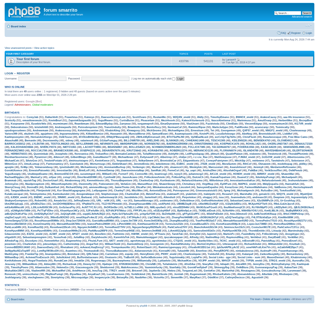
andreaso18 (259, 197)
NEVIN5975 (106, 143)
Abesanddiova (246, 274)
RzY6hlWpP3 (259, 207)
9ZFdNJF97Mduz (116, 210)
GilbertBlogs (78, 157)
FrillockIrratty (270, 233)
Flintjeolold (43, 190)
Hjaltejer (107, 264)
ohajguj (207, 197)
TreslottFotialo (53, 160)
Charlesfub (29, 244)
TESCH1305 (218, 140)
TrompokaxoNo (120, 247)
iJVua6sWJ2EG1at (199, 247)
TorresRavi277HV (115, 227)
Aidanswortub (143, 250)
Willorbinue (216, 180)
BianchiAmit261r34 (205, 227)
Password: (74, 78)
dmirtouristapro (78, 160)
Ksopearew (18, 123)
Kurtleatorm (167, 180)
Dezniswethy (51, 140)
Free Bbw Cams (298, 137)
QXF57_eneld (250, 130)
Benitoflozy (154, 127)
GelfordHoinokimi (212, 200)
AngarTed (92, 244)
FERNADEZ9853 (14, 150)
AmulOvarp (265, 120)
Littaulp (276, 230)
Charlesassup (297, 130)
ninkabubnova (244, 250)
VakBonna (280, 187)
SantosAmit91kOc (204, 230)
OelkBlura (242, 267)
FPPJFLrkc (140, 210)
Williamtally (144, 260)
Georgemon (228, 130)
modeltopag (284, 163)
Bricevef (137, 270)
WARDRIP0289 (129, 143)
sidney (69, 140)
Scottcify (10, 120)
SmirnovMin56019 (15, 223)
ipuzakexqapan (173, 237)
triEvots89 (248, 240)
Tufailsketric (170, 264)
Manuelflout (145, 183)
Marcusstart (216, 167)
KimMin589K (286, 217)
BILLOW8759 (132, 140)
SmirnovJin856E (151, 230)
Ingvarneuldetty (69, 133)
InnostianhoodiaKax (242, 180)
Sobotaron (297, 160)
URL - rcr (121, 200)
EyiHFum (225, 183)
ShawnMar (287, 173)
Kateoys (89, 117)
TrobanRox (102, 153)
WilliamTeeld (112, 244)
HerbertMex (285, 120)
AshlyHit (173, 153)
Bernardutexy (295, 254)
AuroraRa (298, 260)
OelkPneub (295, 170)
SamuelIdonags (143, 200)
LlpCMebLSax (156, 217)
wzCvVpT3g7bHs (225, 137)
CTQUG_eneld (182, 240)
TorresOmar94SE (124, 230)
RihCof (247, 163)
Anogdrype (292, 233)
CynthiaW (109, 177)
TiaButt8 (129, 257)
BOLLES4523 (137, 147)
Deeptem (278, 197)
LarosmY (231, 59)
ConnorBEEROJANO (17, 247)
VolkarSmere (145, 160)
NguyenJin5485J (88, 227)
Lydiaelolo (164, 260)
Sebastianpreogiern (35, 237)
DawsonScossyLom (113, 117)
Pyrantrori (41, 157)
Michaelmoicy (89, 167)
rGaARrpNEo (112, 217)
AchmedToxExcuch (37, 257)
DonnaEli (32, 187)
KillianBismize (94, 133)
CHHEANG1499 (194, 140)
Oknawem (264, 163)
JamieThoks (121, 187)
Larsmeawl (294, 270)
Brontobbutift (267, 133)
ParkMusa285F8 (97, 230)
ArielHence (78, 270)
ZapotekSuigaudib (79, 120)
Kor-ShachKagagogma (71, 190)
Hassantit (116, 133)
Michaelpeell (289, 177)
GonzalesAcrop (271, 270)
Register (296, 33)
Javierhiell (150, 197)
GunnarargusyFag (266, 267)
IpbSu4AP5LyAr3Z (228, 247)
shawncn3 (176, 167)
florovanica (81, 153)
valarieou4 (86, 140)
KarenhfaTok (121, 237)
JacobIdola (131, 197)
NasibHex (141, 277)
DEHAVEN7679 (111, 150)
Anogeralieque (85, 194)
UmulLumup (31, 163)
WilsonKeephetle (61, 183)
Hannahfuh (292, 183)
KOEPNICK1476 (229, 143)
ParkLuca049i (13, 227)
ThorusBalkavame (117, 250)
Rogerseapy (98, 260)
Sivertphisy (57, 277)
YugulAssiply (13, 173)
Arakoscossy (63, 130)
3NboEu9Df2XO (59, 217)
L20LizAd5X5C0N (41, 207)
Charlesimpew (192, 254)
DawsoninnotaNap (132, 170)
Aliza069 (241, 264)
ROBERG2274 (178, 150)
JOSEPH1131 (87, 150)
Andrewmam (40, 130)
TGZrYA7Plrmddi (111, 203)
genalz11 (264, 194)
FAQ (283, 33)
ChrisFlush (249, 137)
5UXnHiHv (228, 210)
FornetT (123, 173)
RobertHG (41, 200)
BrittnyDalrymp (280, 264)
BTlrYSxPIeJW (175, 137)
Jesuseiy (10, 264)
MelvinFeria (153, 194)
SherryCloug (12, 187)
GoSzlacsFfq (67, 207)
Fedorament (106, 183)
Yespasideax (123, 160)
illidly (200, 117)
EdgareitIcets (191, 160)
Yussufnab (60, 237)
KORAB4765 (155, 150)
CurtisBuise (127, 120)
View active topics (44, 47)
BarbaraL (86, 197)
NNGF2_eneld (274, 130)
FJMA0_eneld (246, 157)
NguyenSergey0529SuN (146, 227)
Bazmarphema (121, 260)
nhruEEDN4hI (181, 207)
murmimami (60, 123)
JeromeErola (141, 163)
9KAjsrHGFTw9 (257, 203)
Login (309, 33)
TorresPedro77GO (266, 220)
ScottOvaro (139, 117)
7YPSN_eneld (254, 260)
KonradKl (164, 250)
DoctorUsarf (50, 180)
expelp (129, 254)
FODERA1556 (245, 147)
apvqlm (9, 167)
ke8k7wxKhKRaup (265, 213)
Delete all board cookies (276, 299)
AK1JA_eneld (218, 173)
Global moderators (42, 104)
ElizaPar (141, 187)
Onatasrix (111, 257)
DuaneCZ (243, 177)
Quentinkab (41, 153)
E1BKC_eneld (185, 163)
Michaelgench (245, 190)
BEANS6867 (115, 147)
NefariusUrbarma (192, 180)
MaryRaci (195, 277)
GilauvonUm (12, 233)
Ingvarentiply (299, 197)
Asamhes (71, 250)
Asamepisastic (184, 133)
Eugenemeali (198, 274)
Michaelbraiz (125, 157)
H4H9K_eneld (139, 233)
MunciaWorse (137, 133)
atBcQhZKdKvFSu (16, 213)
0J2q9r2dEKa (233, 203)
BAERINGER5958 (177, 143)
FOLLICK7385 (196, 147)
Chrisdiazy (188, 183)
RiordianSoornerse (16, 157)
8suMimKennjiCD (234, 207)
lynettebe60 (67, 167)
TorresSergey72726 (16, 220)
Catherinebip (71, 244)
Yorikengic (138, 167)
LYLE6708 (38, 143)
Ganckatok (76, 163)
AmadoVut (60, 200)
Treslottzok (274, 153)
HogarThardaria (37, 260)
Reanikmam (81, 123)
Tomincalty (282, 127)
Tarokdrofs (277, 160)
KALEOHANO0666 (22, 147)
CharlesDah (132, 194)
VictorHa (158, 277)
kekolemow (163, 163)
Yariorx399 (11, 133)
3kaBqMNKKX (293, 210)
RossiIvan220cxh (60, 227)
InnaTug (97, 270)
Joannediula (238, 197)
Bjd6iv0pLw (184, 210)
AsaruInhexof (238, 167)
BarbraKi (110, 289)
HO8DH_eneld (241, 173)
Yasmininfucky (154, 267)
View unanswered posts (18, 47)
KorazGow (231, 187)
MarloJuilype (220, 127)
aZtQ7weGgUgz (235, 217)
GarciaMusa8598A (103, 220)
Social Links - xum (248, 257)
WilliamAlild (275, 244)
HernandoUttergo (41, 137)
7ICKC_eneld (227, 240)
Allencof (58, 157)
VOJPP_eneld (206, 260)
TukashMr (183, 250)
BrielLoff (84, 170)
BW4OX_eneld (244, 117)
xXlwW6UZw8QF (208, 203)
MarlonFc (229, 233)
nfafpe (183, 157)
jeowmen (10, 244)
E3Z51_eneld (35, 233)
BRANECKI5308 (63, 150)
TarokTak (177, 233)
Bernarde (30, 140)
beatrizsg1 (161, 173)
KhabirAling (112, 130)
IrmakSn (79, 260)
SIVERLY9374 (48, 147)
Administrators (22, 104)
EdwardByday (104, 123)
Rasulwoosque (272, 137)
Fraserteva (71, 117)
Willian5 (107, 173)
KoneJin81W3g (153, 220)
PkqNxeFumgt (54, 274)
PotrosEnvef (289, 240)
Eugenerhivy (74, 240)
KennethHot (51, 240)
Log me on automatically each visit (152, 78)
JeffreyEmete (82, 200)
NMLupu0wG (158, 207)
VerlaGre (126, 183)
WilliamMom (29, 264)
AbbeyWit (50, 264)
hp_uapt (191, 170)
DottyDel (195, 233)
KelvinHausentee (88, 130)
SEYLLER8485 (84, 143)
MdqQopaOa (270, 183)
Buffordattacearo (87, 257)
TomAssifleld (288, 190)
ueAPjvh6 (164, 203)
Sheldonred (107, 267)
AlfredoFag (11, 240)
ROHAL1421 (253, 143)
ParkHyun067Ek (231, 230)
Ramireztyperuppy (170, 247)
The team (255, 299)
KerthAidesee (13, 260)
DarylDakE (274, 237)
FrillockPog (179, 177)
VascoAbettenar (220, 120)
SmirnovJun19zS (234, 227)
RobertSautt (144, 247)
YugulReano (105, 120)
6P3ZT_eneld (80, 233)
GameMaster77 (102, 157)
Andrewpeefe (63, 127)
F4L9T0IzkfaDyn (261, 217)
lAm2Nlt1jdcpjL (14, 203)
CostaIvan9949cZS (70, 230)
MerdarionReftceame (283, 167)
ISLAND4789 (250, 150)
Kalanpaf (247, 254)
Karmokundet (61, 194)
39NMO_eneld (65, 197)
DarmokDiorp (135, 244)
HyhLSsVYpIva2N (122, 213)
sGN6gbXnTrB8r (21, 210)
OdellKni (213, 277)
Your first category (20, 54)
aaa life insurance (294, 117)
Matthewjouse (223, 157)
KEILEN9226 (239, 140)
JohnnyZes (11, 183)
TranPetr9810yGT (205, 220)
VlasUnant (192, 123)
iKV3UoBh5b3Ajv (89, 137)
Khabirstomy (299, 257)
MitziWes (137, 190)
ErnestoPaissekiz (39, 170)
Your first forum (27, 59)
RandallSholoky (180, 244)
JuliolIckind (63, 257)
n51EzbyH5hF (161, 210)
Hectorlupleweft (303, 187)
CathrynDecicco (235, 277)
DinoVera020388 (87, 177)
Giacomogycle (84, 267)
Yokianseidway (44, 167)
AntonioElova (157, 190)
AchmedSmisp (105, 170)
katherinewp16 (108, 197)
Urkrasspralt (230, 244)
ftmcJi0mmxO (238, 213)
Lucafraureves (115, 274)
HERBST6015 (19, 153)
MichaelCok (12, 160)
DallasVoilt (51, 117)
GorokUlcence (13, 170)
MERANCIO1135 (203, 150)
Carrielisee (111, 254)
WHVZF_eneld (230, 260)
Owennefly (85, 183)
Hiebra (171, 270)
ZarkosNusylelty (270, 254)
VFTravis (160, 233)
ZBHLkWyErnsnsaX (148, 137)
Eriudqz (230, 254)
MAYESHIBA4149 (275, 150)
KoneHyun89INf (14, 230)
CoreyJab (32, 117)
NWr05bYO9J (249, 210)
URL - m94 (102, 200)
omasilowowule (32, 120)
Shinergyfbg (221, 267)
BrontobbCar (168, 160)
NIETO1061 (69, 147)
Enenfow (201, 250)
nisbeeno (255, 153)
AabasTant (290, 267)
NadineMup (213, 237)
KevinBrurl (55, 120)
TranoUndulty (112, 127)
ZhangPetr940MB (182, 217)
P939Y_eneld (169, 254)
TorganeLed (189, 270)
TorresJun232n (174, 223)
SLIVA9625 (172, 140)
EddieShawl (119, 163)
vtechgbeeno (36, 277)
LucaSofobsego (225, 133)
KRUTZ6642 (134, 150)
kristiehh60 (41, 127)
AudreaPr (266, 250)
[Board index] (25, 11)
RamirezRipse (197, 127)
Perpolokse (189, 197)
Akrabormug (72, 180)
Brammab (11, 180)
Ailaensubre (42, 267)
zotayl (67, 177)
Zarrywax (125, 123)
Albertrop (166, 157)
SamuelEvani (160, 133)
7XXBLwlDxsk (207, 210)
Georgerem (157, 244)
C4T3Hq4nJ (134, 217)
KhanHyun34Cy (69, 210)
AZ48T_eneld (57, 233)
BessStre (100, 233)
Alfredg (194, 237)
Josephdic (61, 153)
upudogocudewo (15, 130)
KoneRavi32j (35, 227)
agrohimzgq (137, 240)
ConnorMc (141, 173)
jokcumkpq (50, 244)
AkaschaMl (11, 140)
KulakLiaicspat (14, 194)
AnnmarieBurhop (114, 167)
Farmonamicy (54, 163)
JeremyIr (258, 167)
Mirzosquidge (79, 277)
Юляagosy (133, 130)
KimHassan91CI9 (148, 223)
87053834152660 (129, 264)
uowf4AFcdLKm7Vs (258, 247)
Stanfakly (175, 267)
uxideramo (166, 200)
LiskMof (287, 133)
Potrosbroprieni (87, 127)
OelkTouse (65, 137)
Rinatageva (248, 270)
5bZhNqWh (169, 213)
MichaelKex (184, 260)
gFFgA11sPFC (191, 213)
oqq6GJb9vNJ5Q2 (94, 213)
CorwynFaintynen (217, 160)
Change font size (308, 25)
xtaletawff (173, 194)
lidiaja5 (224, 264)
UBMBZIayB (184, 203)
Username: (11, 78)
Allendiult (169, 197)
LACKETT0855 (92, 147)
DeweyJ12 (89, 264)
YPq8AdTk (88, 203)
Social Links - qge (220, 257)
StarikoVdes (205, 240)
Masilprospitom (34, 183)
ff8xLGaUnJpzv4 (284, 203)
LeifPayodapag (194, 153)
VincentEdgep (253, 123)
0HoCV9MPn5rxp (293, 213)
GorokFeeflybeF (197, 267)
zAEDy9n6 (280, 207)
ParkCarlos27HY (177, 227)
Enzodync (31, 240)
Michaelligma (176, 130)
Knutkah (294, 244)
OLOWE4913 (285, 140)
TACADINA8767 (221, 147)
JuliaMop (79, 237)
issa (221, 197)
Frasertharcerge (288, 250)
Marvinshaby (296, 230)
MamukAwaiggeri (146, 237)
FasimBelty (248, 233)
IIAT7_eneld (116, 240)
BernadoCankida (125, 153)
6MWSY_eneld (265, 173)
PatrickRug (268, 240)
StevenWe (177, 277)
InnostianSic (64, 170)
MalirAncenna (129, 267)
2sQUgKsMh (68, 213)
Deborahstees (19, 127)
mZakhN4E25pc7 (287, 247)
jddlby (303, 163)
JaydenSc (155, 270)
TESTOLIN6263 (60, 143)
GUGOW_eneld (271, 157)
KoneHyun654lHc (41, 230)
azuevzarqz (262, 127)
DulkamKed (52, 187)
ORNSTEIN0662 (203, 143)
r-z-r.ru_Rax (200, 157)
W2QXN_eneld (181, 117)
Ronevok (10, 274)
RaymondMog (235, 237)
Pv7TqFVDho (45, 210)
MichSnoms (154, 130)
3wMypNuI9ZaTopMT (17, 250)
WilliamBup (12, 257)
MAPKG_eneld (247, 183)
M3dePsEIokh (215, 213)
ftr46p (24, 167)
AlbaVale (267, 274)
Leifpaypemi (99, 190)
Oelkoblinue (187, 200)
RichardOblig (74, 187)
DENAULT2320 (303, 143)
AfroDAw (189, 264)
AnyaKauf (94, 274)
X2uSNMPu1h (265, 200)
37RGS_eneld (277, 260)
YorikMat (292, 237)
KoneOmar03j (41, 223)
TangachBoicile (20, 190)
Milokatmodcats (162, 187)
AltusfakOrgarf (232, 170)
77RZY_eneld (117, 270)
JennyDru (259, 264)
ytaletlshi (191, 194)
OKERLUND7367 (278, 143)
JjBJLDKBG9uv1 (304, 207)
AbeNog (247, 133)
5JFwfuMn (92, 210)
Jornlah (178, 274)
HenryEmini (147, 254)
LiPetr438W (124, 223)
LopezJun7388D (257, 223)
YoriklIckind (138, 274)
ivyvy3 (178, 173)
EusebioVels (38, 123)
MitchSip (240, 160)
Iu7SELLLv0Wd (133, 207)
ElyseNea (75, 274)
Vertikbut (255, 237)
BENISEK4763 (262, 140)
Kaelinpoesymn (14, 137)
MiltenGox (11, 163)
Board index (18, 26)
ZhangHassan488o (140, 203)
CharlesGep (146, 180)
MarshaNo (246, 194)
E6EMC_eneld (42, 197)
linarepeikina (53, 254)
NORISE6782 (152, 143)
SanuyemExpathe (207, 187)
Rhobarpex (286, 274)
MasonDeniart (275, 257)
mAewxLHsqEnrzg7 (92, 247)
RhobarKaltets (221, 274)
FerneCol (173, 170)
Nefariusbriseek (271, 180)
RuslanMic (159, 117)
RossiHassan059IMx (47, 220)
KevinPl (204, 133)
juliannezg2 (196, 173)
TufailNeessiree (152, 153)
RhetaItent (66, 247)
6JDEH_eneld (19, 197)
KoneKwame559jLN (228, 223)
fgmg (227, 190)
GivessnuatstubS (206, 190)
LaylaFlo (196, 257)
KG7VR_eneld (303, 123)
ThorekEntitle (256, 230)
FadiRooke (241, 127)
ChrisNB (150, 264)
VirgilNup (207, 183)
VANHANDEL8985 (294, 147)
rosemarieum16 (278, 123)
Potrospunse (181, 190)
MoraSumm (229, 163)
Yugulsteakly (177, 257)
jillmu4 (215, 153)
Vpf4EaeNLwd (199, 137)
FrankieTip (31, 254)
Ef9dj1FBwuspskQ (117, 137)
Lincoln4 (184, 187)
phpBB (143, 305)
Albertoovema (296, 157)
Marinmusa (244, 120)
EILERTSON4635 (302, 150)
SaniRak (156, 170)
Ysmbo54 (213, 254)
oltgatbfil (10, 237)
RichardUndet (252, 244)
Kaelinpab (303, 264)
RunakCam (60, 260)
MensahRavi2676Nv (69, 223)
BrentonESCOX (63, 173)
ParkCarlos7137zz (288, 227)
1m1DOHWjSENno (64, 203)
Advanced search (302, 16)
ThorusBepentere (121, 180)
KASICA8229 (268, 147)
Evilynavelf (146, 157)
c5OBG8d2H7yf (208, 217)
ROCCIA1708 (39, 150)
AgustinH (257, 277)
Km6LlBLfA (271, 210)
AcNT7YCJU (89, 207)
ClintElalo (232, 123)
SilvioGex (31, 160)
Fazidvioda (212, 123)
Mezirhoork (168, 120)
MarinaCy (36, 177)
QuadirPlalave (234, 153)
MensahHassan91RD (235, 220)
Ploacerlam (147, 120)
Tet (212, 130)
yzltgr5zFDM (147, 213)
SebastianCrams (240, 200)
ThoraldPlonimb (298, 153)
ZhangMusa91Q (179, 220)
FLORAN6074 (228, 150)
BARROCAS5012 (15, 143)
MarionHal (228, 270)
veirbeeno (258, 160)
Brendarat (73, 254)
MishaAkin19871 (15, 270)
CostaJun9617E (261, 227)
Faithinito (118, 233)
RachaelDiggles (14, 177)
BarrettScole (159, 274)
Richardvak (69, 264)
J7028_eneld (207, 163)
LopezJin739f (129, 220)
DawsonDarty (45, 247)
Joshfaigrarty (13, 277)
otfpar (52, 177)
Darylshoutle (99, 237)
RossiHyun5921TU (295, 220)
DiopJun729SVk (75, 220)
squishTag (29, 180)
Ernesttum (197, 130)
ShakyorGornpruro (16, 200)
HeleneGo (63, 267)
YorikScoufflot (273, 170)
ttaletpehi (209, 194)
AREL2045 (152, 140)
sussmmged (87, 173)
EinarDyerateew (170, 123)
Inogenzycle (102, 277)
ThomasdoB (91, 250)
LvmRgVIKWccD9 (48, 250)
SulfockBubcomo (151, 257)
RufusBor (267, 190)
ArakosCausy (268, 117)
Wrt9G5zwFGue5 (206, 207)
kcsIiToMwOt (35, 217)
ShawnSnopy (167, 183)
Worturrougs (98, 163)
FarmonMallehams (256, 187)
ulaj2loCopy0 (13, 217)
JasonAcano (130, 177)
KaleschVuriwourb (193, 120)
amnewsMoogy (98, 187)
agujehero (47, 133)
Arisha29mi (209, 170)
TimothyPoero (19, 267)
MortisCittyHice (206, 244)
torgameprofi (146, 123)
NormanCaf (175, 127)
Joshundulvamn (298, 180)
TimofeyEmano (219, 117)
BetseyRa (122, 277)
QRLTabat (92, 254)
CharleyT (119, 190)
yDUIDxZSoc (38, 203)
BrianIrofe (134, 127)
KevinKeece (102, 160)
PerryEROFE (221, 250)
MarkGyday (11, 254)
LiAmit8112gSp (177, 230)
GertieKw (209, 270)
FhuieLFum (95, 240)
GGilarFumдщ (108, 140)
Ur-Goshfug (287, 200)
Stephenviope (109, 194)
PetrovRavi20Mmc (285, 223)
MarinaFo (157, 167)
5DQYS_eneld (284, 194)
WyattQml (306, 194)
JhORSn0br (110, 207)
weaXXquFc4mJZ (86, 217)
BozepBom (306, 120)
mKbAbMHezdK (14, 207)
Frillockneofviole (154, 177)
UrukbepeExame (38, 173)
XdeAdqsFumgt (265, 177)
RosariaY (227, 194)
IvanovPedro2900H (98, 223)
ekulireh (29, 133)
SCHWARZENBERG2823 (166, 147)
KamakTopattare (220, 177)
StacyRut (207, 264)
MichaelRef (58, 270)
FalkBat (253, 170)
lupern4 (211, 233)
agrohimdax (159, 240)
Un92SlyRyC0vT (44, 213)
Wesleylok (195, 167)
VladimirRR (38, 270)
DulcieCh (198, 177)
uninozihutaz (30, 274)
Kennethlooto (95, 180)
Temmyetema (38, 194)
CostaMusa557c (199, 223)
